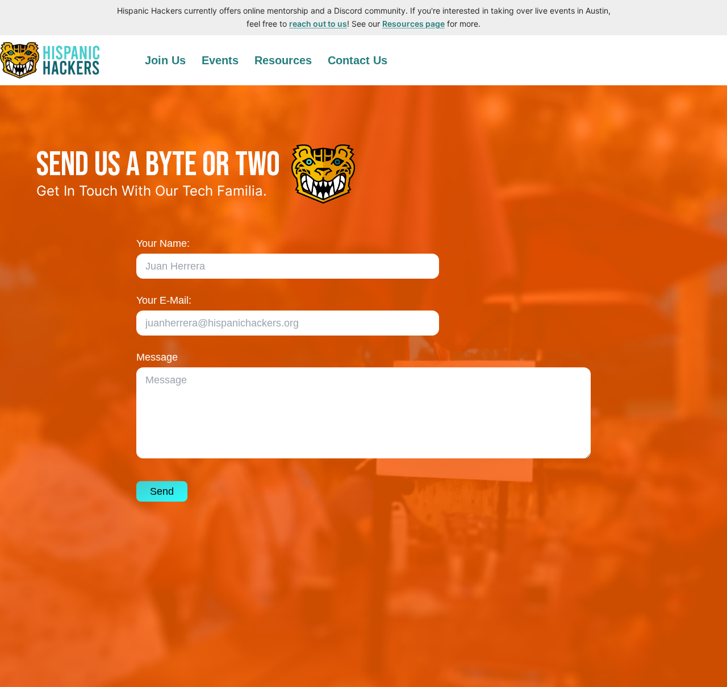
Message (157, 357)
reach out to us (318, 23)
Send (162, 491)
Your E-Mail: (163, 300)
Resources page (413, 23)
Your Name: (163, 243)
